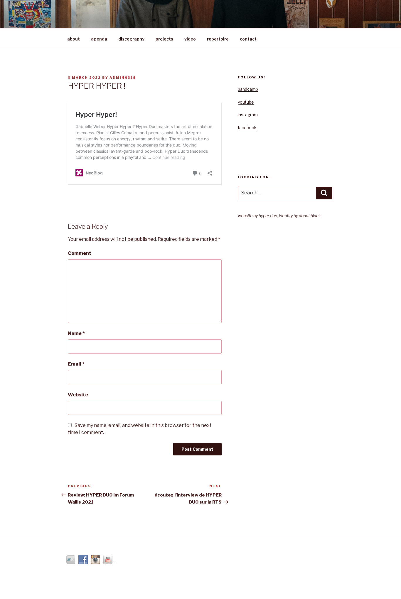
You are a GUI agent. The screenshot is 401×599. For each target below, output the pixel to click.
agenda (99, 38)
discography (131, 38)
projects (164, 38)
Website (78, 395)
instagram (248, 114)
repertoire (218, 38)
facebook (247, 127)
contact (248, 38)
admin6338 (122, 77)
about (73, 38)
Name (76, 333)
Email (76, 364)
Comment (79, 253)
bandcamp (248, 89)
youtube (246, 102)
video (190, 38)
